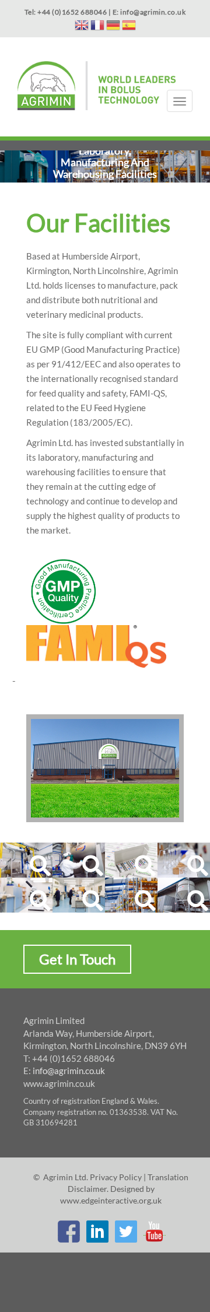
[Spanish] (129, 27)
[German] (113, 27)
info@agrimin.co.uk (69, 1070)
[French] (97, 27)
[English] (82, 27)
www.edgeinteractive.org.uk (111, 1200)
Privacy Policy (116, 1177)
